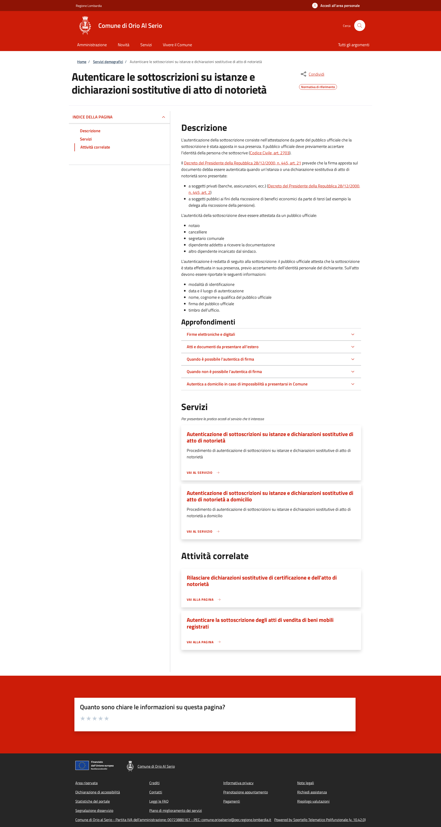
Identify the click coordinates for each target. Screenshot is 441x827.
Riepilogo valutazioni (313, 801)
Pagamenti (231, 801)
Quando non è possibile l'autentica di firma (224, 371)
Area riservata (86, 783)
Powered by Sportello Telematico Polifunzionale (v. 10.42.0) (320, 819)
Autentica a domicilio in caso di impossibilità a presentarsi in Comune (247, 384)
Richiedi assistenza (312, 792)
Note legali (305, 783)
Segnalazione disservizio (94, 810)
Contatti (155, 792)
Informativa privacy (238, 783)
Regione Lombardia (89, 5)
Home (81, 61)
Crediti (154, 783)
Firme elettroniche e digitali (211, 334)
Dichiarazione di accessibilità (97, 792)
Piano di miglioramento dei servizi (175, 810)
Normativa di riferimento (318, 86)
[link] (204, 472)
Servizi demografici (108, 61)
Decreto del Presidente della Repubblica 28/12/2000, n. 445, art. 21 (242, 163)
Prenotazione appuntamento (245, 792)
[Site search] (359, 25)
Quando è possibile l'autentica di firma (220, 359)
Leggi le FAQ (159, 801)
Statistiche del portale (92, 801)
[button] (336, 5)
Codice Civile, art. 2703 (269, 153)
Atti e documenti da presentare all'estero (223, 347)
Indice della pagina (93, 117)
